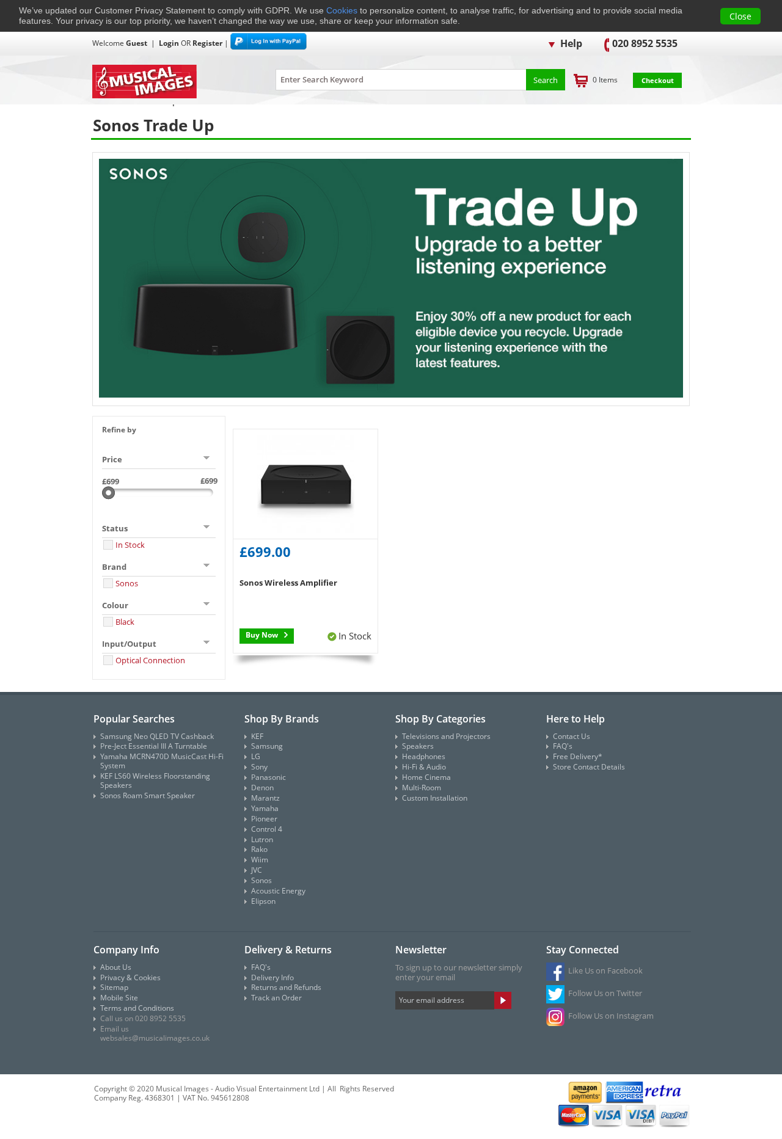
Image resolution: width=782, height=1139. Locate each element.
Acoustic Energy (278, 891)
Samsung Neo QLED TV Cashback (157, 736)
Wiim (259, 859)
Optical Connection (150, 660)
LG (255, 756)
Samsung (267, 746)
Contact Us (571, 736)
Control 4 (266, 829)
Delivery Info (272, 977)
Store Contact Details (589, 767)
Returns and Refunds (286, 987)
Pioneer (264, 818)
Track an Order (276, 997)
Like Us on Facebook (605, 970)
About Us (115, 967)
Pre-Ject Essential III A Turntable (153, 746)
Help (570, 43)
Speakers (418, 746)
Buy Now (262, 635)
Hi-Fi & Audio (424, 767)
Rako (259, 849)
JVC (256, 870)
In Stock (130, 544)
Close (740, 16)
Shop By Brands (281, 719)
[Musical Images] (168, 82)
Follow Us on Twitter (605, 993)
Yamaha (265, 808)
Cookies (341, 10)
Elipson (263, 901)
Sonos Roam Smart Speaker (147, 795)
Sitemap (114, 987)
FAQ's (562, 746)
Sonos (126, 583)
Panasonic (268, 777)
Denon (262, 787)
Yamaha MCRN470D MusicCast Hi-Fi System (162, 761)
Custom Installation (434, 798)
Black (124, 621)
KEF (257, 736)
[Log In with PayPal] (268, 43)
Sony (259, 767)
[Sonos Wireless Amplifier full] (305, 484)
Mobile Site (119, 997)
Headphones (423, 756)
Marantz (265, 798)
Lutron (262, 839)
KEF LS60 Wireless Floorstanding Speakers (155, 780)
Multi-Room (421, 787)
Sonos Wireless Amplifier (288, 583)
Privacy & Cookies (130, 977)
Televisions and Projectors (446, 736)
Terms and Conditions (137, 1008)
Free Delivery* (577, 756)
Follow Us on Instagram (611, 1015)
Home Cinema (426, 777)
